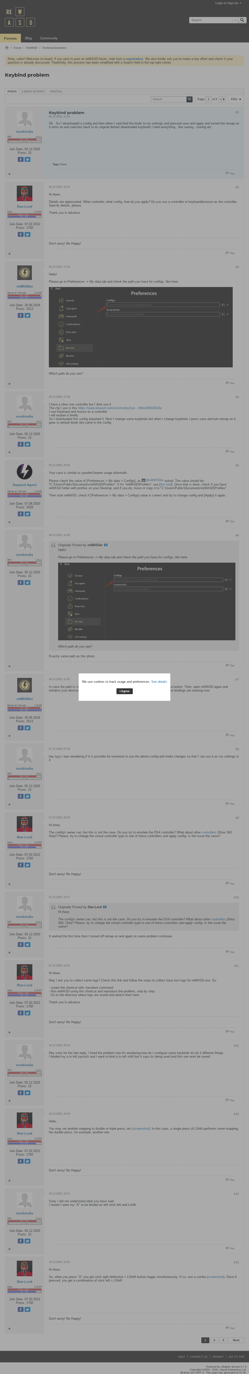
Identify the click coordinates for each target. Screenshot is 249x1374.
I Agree (125, 691)
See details (159, 681)
